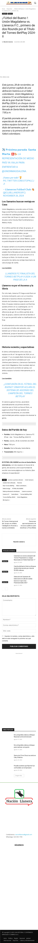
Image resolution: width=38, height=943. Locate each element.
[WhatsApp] (20, 47)
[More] (34, 47)
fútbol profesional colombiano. (11, 491)
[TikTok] (19, 851)
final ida (19, 483)
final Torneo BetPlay (8, 485)
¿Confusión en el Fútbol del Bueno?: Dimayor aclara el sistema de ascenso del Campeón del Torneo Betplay (20, 390)
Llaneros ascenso (27, 491)
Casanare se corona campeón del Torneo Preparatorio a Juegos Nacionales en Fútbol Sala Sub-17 (24, 558)
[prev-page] (3, 589)
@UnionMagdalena (14, 171)
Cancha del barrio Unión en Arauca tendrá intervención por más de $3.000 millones (25, 568)
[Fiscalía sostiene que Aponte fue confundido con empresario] (7, 768)
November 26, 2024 (13, 195)
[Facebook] (10, 47)
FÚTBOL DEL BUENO (17, 488)
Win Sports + (6, 500)
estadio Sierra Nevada (9, 483)
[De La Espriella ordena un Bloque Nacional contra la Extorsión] (7, 737)
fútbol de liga (6, 488)
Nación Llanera (8, 42)
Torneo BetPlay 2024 (26, 494)
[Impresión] (29, 47)
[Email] (24, 47)
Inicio (3, 9)
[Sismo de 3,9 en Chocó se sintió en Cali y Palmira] (7, 758)
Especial (10, 13)
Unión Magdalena (22, 497)
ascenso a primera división (15, 480)
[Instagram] (14, 851)
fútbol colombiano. (21, 485)
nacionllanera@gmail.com (23, 834)
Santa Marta (14, 494)
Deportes (9, 9)
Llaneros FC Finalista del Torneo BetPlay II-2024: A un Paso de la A (20, 276)
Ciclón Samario (29, 480)
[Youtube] (29, 851)
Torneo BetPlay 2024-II (9, 497)
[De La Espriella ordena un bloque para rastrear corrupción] (7, 747)
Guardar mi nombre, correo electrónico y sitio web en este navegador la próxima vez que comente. (18, 638)
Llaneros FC (6, 494)
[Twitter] (15, 47)
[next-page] (6, 589)
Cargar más (18, 775)
